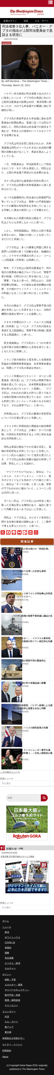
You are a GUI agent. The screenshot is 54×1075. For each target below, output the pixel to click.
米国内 (8, 948)
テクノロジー (11, 1005)
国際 (7, 953)
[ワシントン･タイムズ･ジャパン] (27, 14)
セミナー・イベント (12, 1044)
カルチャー (10, 968)
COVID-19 (10, 942)
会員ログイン (10, 21)
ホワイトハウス (12, 937)
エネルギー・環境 (13, 985)
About (5, 1057)
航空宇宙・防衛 (12, 995)
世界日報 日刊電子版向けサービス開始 (17, 856)
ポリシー (6, 974)
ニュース (6, 43)
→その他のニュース (10, 772)
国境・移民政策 (12, 1000)
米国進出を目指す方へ (13, 1038)
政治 (7, 932)
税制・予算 (10, 979)
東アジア (9, 1027)
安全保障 (9, 958)
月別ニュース (6, 778)
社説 (26, 21)
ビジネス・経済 (12, 963)
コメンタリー (9, 1011)
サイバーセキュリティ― (17, 990)
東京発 (8, 1032)
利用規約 (6, 1050)
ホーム (5, 921)
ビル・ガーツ (41, 21)
